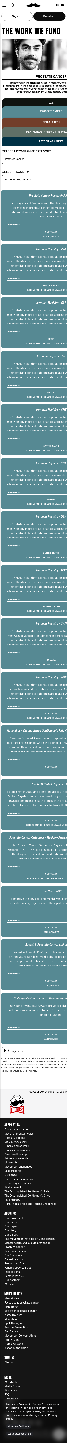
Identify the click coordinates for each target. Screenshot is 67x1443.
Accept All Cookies (19, 1434)
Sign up (17, 16)
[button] (4, 5)
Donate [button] (45, 18)
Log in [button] (59, 5)
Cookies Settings (18, 1426)
